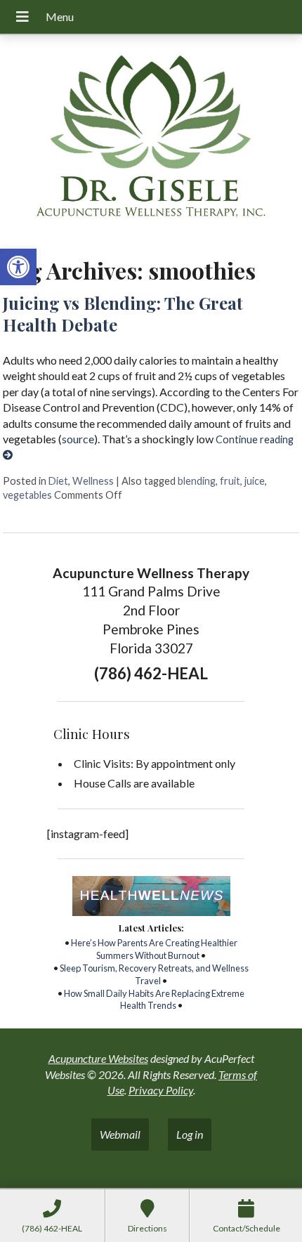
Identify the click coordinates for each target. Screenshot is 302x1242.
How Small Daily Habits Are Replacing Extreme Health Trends (154, 1000)
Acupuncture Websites (98, 1058)
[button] (18, 267)
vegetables (27, 495)
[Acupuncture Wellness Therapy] (151, 141)
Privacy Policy (161, 1090)
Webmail (120, 1134)
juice (254, 481)
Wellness (93, 481)
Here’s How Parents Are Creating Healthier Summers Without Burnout (154, 949)
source (78, 438)
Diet (58, 481)
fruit (230, 481)
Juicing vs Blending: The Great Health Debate (123, 314)
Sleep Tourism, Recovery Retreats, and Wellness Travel (154, 974)
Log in (189, 1134)
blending (197, 481)
